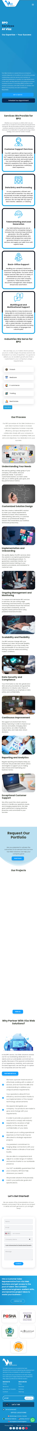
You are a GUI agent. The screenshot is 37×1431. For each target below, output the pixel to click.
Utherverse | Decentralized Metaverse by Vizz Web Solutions (17, 901)
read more (7, 914)
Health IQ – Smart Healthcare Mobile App (18, 946)
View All (18, 1011)
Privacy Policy (9, 1425)
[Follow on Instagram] (20, 1428)
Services (21, 1386)
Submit (18, 1264)
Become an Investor (9, 1389)
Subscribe (29, 1398)
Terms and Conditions (24, 1425)
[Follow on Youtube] (23, 1428)
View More (7, 407)
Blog (20, 1384)
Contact (5, 1392)
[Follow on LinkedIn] (17, 1428)
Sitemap (21, 1392)
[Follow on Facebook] (10, 1428)
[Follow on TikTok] (26, 1428)
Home (5, 1384)
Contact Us (18, 1301)
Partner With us (10, 1073)
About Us (5, 1386)
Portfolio (18, 858)
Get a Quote (17, 95)
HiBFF (6, 990)
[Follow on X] (14, 1428)
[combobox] (7, 1233)
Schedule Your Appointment (18, 100)
